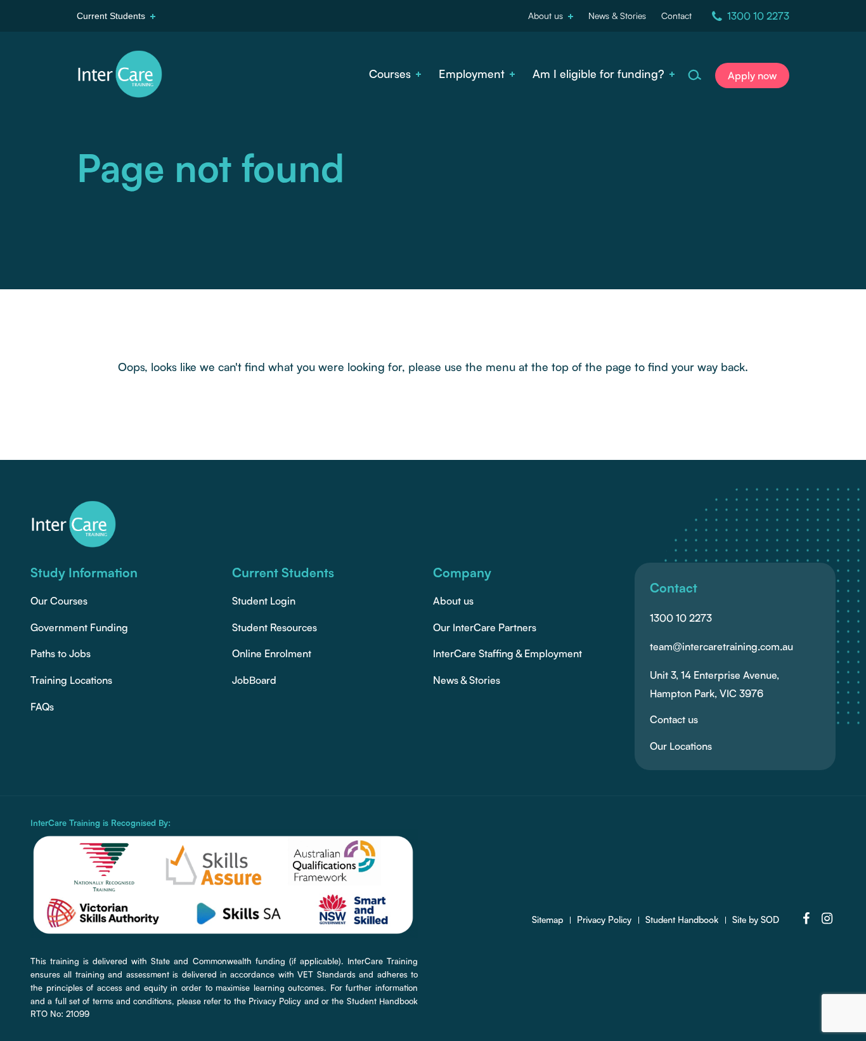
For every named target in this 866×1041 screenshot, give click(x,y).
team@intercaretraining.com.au (721, 646)
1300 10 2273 (681, 618)
